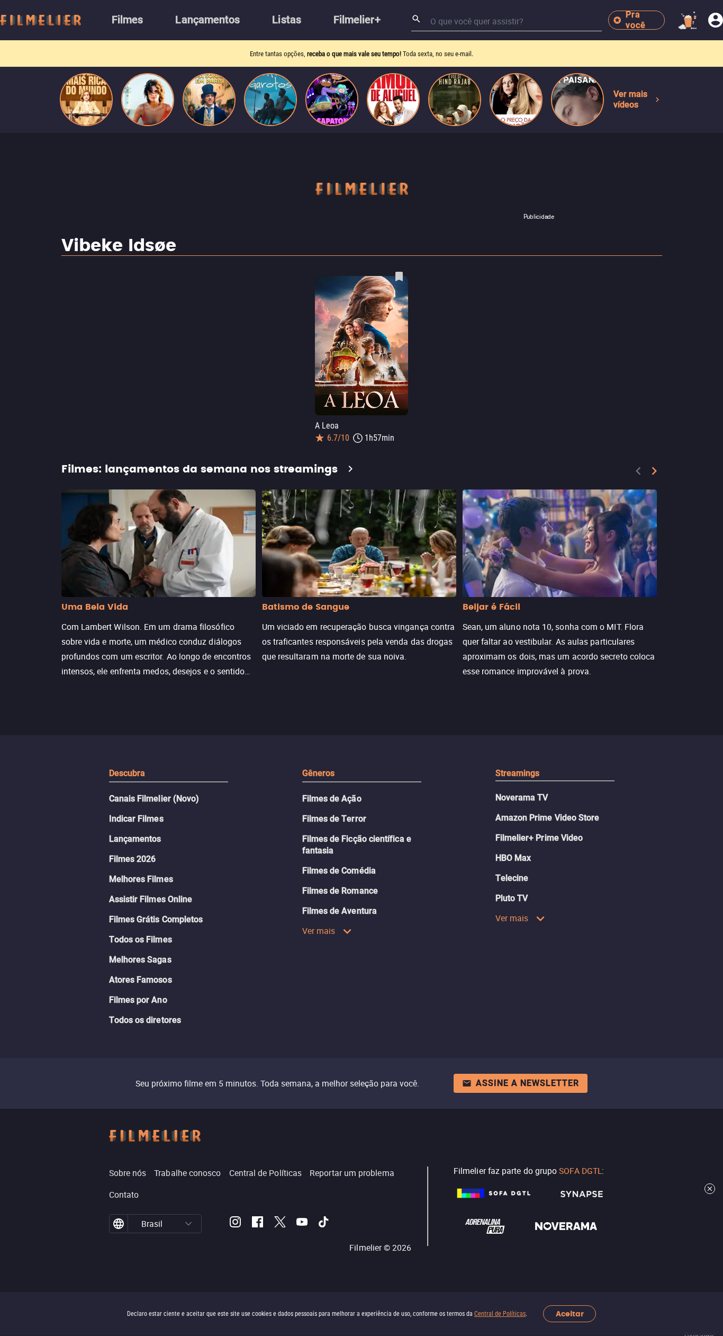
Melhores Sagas (140, 960)
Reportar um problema (352, 1173)
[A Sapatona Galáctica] (331, 99)
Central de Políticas (500, 1313)
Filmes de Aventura (339, 911)
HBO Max (513, 858)
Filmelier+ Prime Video (539, 838)
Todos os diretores (145, 1020)
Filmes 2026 (132, 859)
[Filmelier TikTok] (324, 1223)
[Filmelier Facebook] (257, 1223)
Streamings (517, 773)
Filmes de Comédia (339, 871)
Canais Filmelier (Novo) (154, 799)
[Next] (654, 471)
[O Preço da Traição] (516, 99)
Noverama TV (521, 797)
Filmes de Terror (334, 819)
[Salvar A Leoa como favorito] (399, 276)
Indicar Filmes (136, 819)
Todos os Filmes (140, 939)
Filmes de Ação (332, 799)
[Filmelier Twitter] (279, 1223)
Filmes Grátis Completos (156, 919)
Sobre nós (128, 1173)
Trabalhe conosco (187, 1173)
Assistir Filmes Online (151, 899)
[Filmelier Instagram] (235, 1223)
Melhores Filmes (141, 879)
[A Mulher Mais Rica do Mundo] (86, 99)
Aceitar (570, 1314)
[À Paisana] (577, 99)
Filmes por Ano (138, 1000)
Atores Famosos (140, 980)
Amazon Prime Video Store (547, 818)
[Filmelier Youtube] (302, 1223)
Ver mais (319, 930)
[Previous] (638, 471)
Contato (124, 1194)
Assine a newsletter (527, 1083)
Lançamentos (135, 839)
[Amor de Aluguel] (393, 99)
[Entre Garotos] (270, 99)
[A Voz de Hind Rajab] (454, 99)
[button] (188, 1223)
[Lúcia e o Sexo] (147, 99)
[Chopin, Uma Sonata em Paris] (209, 99)
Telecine (512, 878)
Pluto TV (511, 898)
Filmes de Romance (340, 891)
